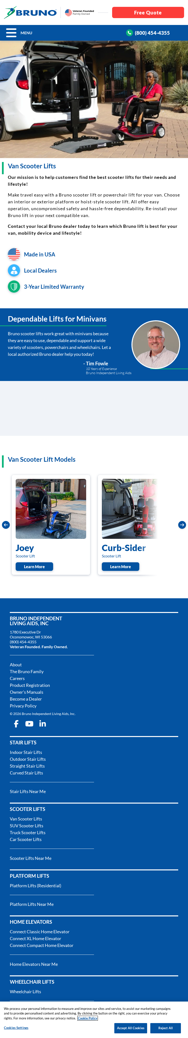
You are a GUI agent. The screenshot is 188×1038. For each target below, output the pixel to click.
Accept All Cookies (130, 1028)
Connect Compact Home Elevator (41, 945)
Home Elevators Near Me (34, 964)
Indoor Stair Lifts (26, 752)
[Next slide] (182, 525)
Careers (17, 678)
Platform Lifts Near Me (32, 904)
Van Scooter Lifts (26, 818)
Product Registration (30, 685)
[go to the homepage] (30, 12)
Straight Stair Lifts (27, 766)
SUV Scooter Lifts (26, 825)
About (16, 664)
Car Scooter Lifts (26, 839)
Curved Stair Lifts (26, 772)
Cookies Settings (16, 1028)
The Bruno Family (27, 671)
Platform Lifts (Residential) (35, 885)
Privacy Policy (23, 705)
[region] (94, 1020)
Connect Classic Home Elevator (40, 931)
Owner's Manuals (26, 692)
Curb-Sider (124, 548)
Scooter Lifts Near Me (30, 858)
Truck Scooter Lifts (28, 832)
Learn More (38, 566)
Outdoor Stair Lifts (28, 759)
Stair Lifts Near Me (28, 791)
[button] (11, 33)
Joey (25, 548)
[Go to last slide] (6, 525)
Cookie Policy (87, 1018)
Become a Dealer (26, 699)
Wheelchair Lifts (25, 991)
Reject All (165, 1028)
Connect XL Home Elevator (35, 938)
